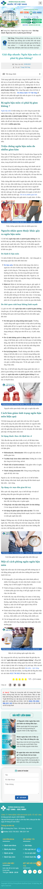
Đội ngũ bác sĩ (30, 849)
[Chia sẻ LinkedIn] (19, 685)
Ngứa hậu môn (27, 30)
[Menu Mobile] (40, 3)
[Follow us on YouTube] (35, 872)
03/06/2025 (27, 64)
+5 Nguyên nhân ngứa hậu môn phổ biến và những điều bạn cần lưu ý (28, 722)
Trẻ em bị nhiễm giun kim (28, 194)
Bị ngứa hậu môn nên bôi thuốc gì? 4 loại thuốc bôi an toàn (28, 754)
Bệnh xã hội (8, 853)
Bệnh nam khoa (10, 845)
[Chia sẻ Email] (24, 685)
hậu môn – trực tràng (32, 668)
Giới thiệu (28, 845)
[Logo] (14, 3)
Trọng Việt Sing (25, 67)
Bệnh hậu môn (16, 30)
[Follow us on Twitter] (40, 872)
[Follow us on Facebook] (25, 872)
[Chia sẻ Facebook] (10, 685)
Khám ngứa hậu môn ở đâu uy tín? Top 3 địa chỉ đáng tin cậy (28, 738)
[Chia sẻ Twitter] (14, 685)
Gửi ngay (22, 797)
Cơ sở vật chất (30, 853)
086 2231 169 (7, 703)
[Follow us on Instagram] (30, 872)
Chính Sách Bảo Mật (32, 857)
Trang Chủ (6, 30)
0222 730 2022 (34, 701)
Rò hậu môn (8, 265)
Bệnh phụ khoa (10, 849)
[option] (21, 17)
